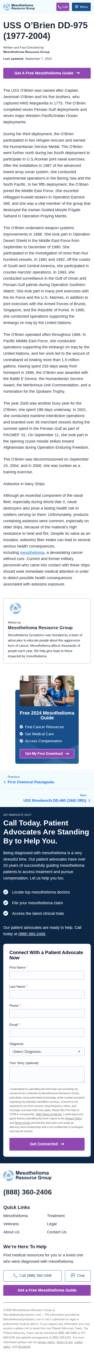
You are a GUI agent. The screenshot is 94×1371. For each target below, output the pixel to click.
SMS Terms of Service (49, 1114)
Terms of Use (22, 1122)
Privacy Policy (73, 1118)
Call (65, 7)
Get (44, 1144)
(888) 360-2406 (31, 934)
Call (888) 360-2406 (35, 1276)
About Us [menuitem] (11, 1232)
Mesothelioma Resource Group (19, 7)
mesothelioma (32, 552)
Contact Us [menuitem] (56, 1232)
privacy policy (46, 1342)
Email (14, 1025)
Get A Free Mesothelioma (43, 73)
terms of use (65, 1342)
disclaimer (24, 1346)
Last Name (18, 986)
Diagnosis (16, 1044)
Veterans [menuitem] (11, 1224)
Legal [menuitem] (52, 1224)
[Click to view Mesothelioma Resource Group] (15, 610)
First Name (18, 967)
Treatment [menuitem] (56, 1216)
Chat (81, 1276)
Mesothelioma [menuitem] (15, 1216)
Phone (15, 1005)
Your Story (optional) (23, 1063)
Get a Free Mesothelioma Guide (47, 1290)
